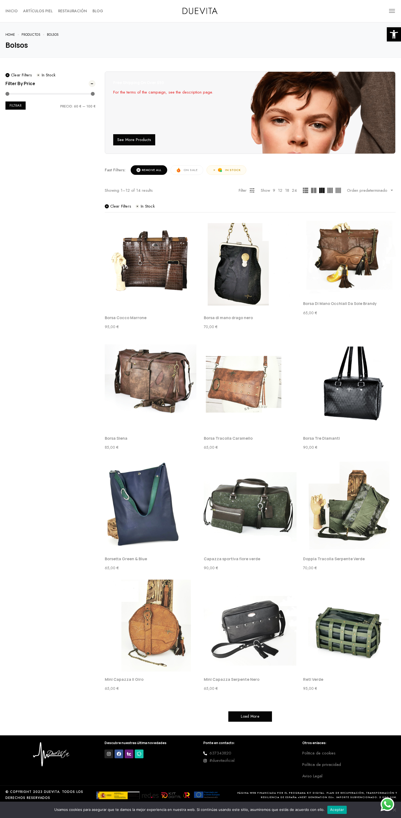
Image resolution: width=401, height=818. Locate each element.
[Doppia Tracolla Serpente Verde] (349, 505)
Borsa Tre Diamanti (321, 438)
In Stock (49, 75)
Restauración (72, 11)
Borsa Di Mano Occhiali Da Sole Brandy (340, 303)
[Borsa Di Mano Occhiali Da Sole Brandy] (349, 257)
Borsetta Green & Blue (126, 558)
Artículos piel (38, 11)
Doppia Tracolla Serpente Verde (334, 558)
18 (287, 190)
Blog (97, 11)
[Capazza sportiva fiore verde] (250, 505)
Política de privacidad (321, 765)
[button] (394, 34)
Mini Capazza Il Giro (124, 679)
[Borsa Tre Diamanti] (349, 384)
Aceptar (337, 809)
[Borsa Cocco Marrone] (151, 264)
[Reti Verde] (349, 626)
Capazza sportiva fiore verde (232, 558)
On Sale (191, 170)
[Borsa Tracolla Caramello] (250, 384)
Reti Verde (313, 679)
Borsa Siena (116, 438)
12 (280, 190)
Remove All (151, 170)
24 (294, 190)
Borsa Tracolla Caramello (228, 438)
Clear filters (21, 75)
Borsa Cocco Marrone (125, 317)
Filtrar (16, 105)
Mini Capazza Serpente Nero (231, 679)
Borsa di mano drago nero (228, 317)
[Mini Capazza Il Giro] (151, 626)
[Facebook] (119, 754)
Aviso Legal (312, 776)
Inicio (11, 11)
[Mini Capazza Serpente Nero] (250, 626)
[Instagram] (108, 754)
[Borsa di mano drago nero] (250, 264)
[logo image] (200, 10)
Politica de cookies (319, 753)
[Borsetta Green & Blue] (151, 505)
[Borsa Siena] (151, 384)
